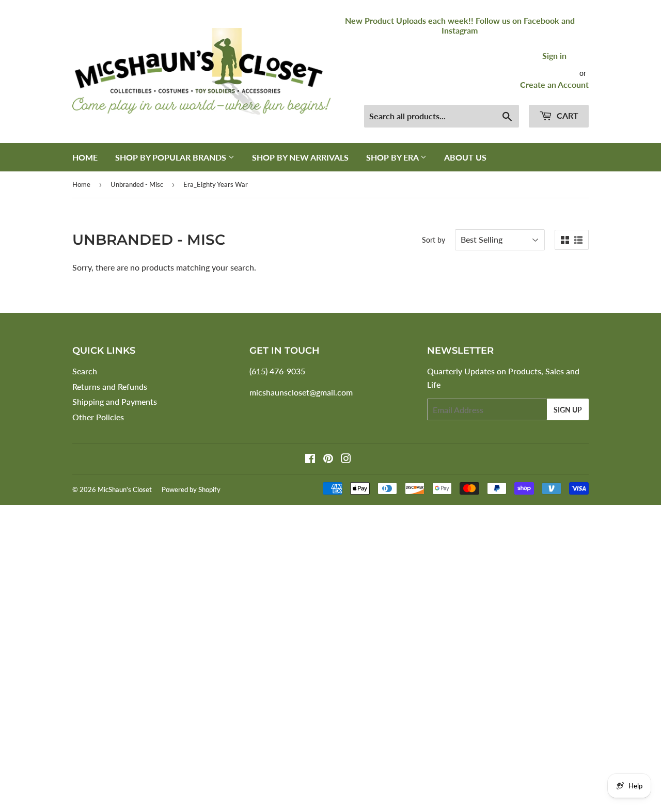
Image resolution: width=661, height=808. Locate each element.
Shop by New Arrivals (300, 157)
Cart (566, 115)
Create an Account (554, 84)
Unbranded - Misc (137, 184)
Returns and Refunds (109, 386)
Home (85, 157)
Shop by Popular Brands (171, 157)
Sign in (554, 55)
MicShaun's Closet (125, 489)
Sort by (433, 239)
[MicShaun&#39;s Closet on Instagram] (346, 459)
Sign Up (568, 409)
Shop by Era (393, 157)
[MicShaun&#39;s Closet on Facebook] (310, 459)
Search (84, 371)
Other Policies (98, 417)
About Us (465, 157)
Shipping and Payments (114, 401)
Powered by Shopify (191, 489)
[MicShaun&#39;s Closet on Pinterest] (328, 459)
